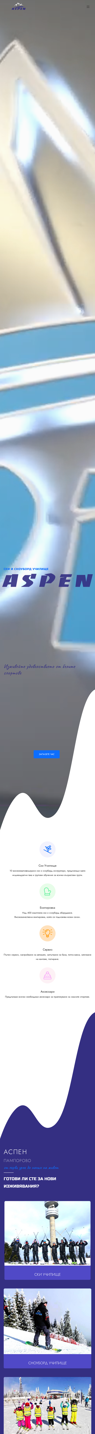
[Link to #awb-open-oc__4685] (88, 6)
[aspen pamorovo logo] (18, 3)
